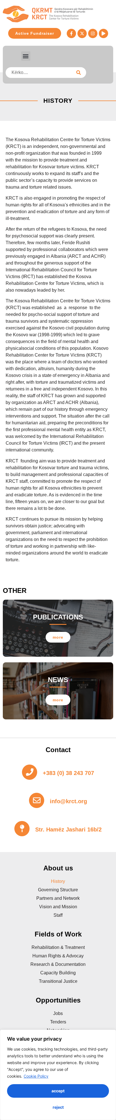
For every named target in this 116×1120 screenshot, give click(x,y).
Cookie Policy (36, 1076)
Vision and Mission (58, 906)
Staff (58, 915)
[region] (58, 1075)
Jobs (58, 1013)
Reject (58, 1107)
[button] (25, 56)
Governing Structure (58, 889)
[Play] (103, 33)
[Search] (78, 72)
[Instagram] (92, 33)
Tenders (58, 1021)
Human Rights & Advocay (58, 955)
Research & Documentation (58, 964)
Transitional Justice (58, 981)
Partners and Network (58, 898)
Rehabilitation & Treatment (58, 947)
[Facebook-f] (71, 33)
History (58, 881)
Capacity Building (58, 972)
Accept (58, 1090)
